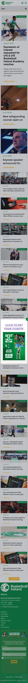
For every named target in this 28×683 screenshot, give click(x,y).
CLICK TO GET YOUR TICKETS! (13, 326)
